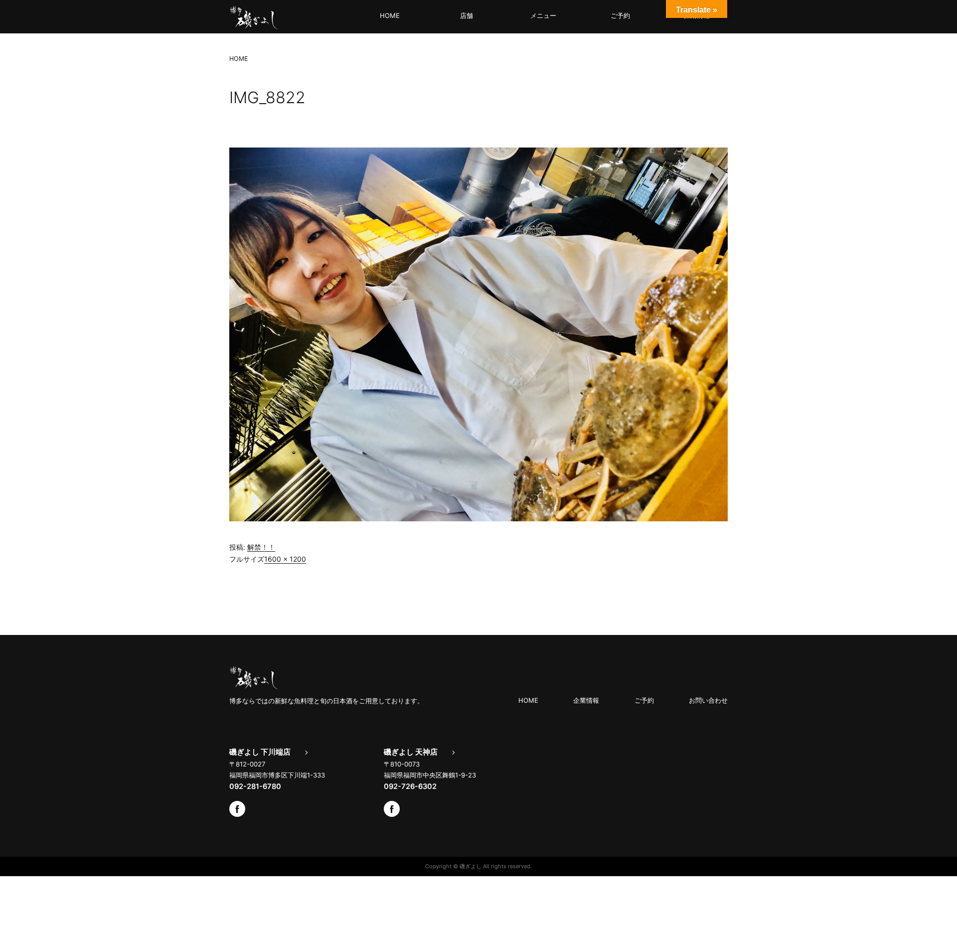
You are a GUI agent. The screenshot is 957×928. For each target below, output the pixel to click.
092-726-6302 (410, 786)
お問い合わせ (708, 700)
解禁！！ (261, 547)
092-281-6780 (255, 786)
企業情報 (586, 700)
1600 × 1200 (285, 559)
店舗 (466, 15)
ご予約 (620, 15)
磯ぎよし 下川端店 (260, 752)
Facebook (237, 809)
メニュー (543, 15)
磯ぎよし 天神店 (411, 752)
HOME (390, 15)
